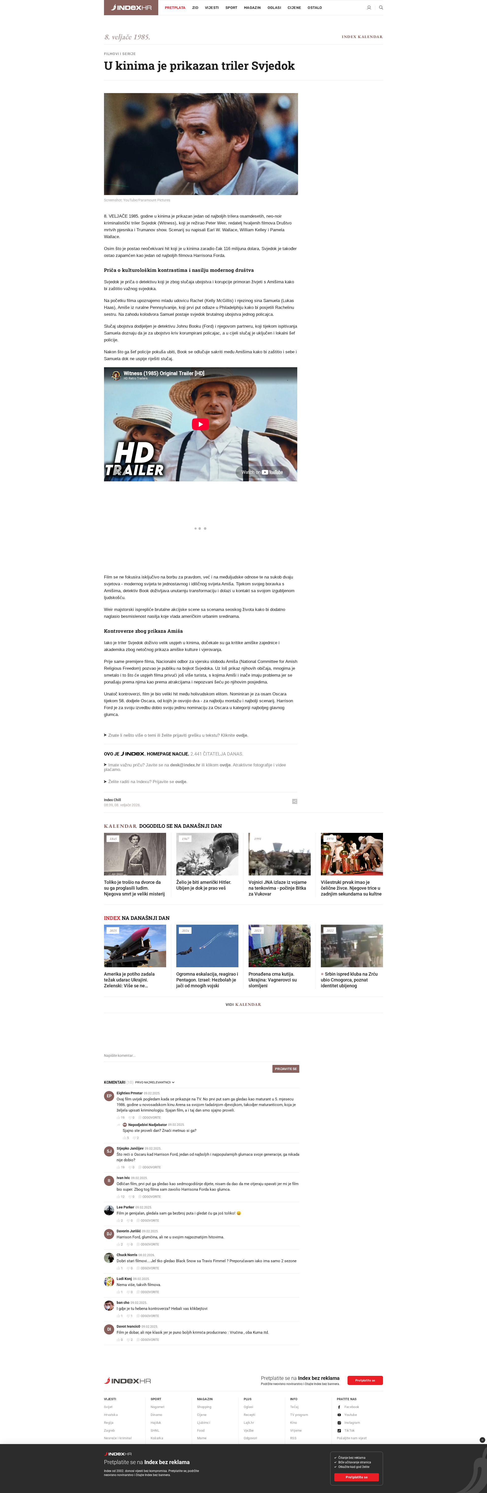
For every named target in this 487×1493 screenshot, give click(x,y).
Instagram (352, 1423)
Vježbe (249, 1430)
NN (124, 1124)
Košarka (157, 1438)
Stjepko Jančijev (130, 1148)
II (109, 1180)
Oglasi (274, 8)
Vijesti (212, 8)
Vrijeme (296, 1430)
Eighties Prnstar (130, 1093)
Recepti (249, 1415)
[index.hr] (131, 7)
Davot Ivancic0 (128, 1326)
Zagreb (109, 1430)
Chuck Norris (127, 1255)
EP (109, 1096)
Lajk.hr (249, 1423)
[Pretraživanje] (379, 7)
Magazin (205, 1399)
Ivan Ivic (123, 1178)
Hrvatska (111, 1415)
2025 (112, 930)
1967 (185, 838)
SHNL (155, 1430)
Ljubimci (203, 1423)
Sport (231, 8)
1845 (112, 838)
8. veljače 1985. (127, 37)
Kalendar (120, 826)
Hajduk (156, 1423)
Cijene (294, 8)
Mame (202, 1438)
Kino (293, 1423)
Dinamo (156, 1415)
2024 (185, 930)
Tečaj (294, 1407)
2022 (329, 930)
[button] (110, 852)
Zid (195, 8)
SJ (109, 1151)
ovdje (225, 765)
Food (201, 1430)
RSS (293, 1438)
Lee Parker (125, 1207)
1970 (329, 838)
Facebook (351, 1407)
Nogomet (158, 1407)
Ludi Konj (124, 1279)
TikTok (349, 1430)
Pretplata (175, 8)
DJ (109, 1234)
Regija (108, 1423)
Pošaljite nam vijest (352, 1438)
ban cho (123, 1303)
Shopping (204, 1407)
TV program (299, 1415)
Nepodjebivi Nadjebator (147, 1125)
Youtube (350, 1415)
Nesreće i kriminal (118, 1438)
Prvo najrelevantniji (153, 1082)
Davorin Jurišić (129, 1231)
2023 (257, 930)
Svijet (108, 1407)
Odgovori (250, 1438)
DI (109, 1329)
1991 (257, 838)
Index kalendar (362, 36)
